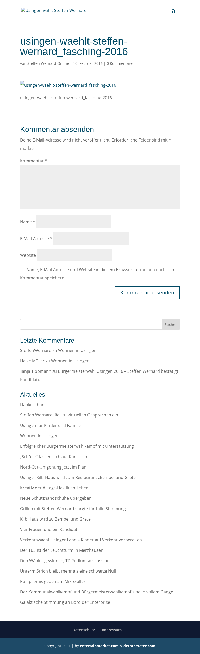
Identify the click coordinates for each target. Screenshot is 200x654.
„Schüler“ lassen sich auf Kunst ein (53, 456)
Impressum (112, 629)
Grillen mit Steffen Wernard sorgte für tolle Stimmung (73, 508)
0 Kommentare (120, 63)
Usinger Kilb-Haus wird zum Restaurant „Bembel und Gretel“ (79, 477)
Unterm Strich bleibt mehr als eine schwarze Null (68, 571)
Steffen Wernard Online (48, 63)
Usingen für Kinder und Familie (50, 425)
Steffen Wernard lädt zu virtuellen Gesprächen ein (69, 415)
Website (28, 255)
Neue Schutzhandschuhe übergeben (56, 498)
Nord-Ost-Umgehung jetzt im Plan (53, 467)
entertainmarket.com (99, 645)
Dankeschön (32, 404)
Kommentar (33, 161)
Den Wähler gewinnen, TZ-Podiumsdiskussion (65, 560)
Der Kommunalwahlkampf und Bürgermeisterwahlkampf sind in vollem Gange (96, 592)
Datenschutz (84, 629)
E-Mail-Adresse (36, 238)
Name (27, 222)
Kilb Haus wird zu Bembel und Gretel (56, 519)
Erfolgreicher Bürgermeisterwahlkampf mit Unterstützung (77, 446)
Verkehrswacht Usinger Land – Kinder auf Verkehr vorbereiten (81, 540)
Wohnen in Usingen (77, 350)
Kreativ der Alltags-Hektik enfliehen (54, 488)
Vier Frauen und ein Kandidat (48, 529)
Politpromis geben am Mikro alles (53, 581)
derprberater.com (139, 645)
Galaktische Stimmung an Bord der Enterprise (65, 602)
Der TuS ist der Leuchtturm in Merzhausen (61, 550)
